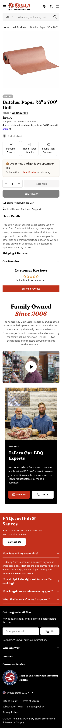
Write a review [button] (31, 288)
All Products (19, 27)
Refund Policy (10, 700)
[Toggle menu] (4, 7)
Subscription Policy (13, 706)
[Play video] (31, 367)
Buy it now (31, 193)
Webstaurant (20, 112)
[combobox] (31, 17)
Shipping (7, 121)
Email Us (21, 494)
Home (6, 27)
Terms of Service (30, 700)
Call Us (44, 494)
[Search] (55, 17)
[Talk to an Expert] (45, 6)
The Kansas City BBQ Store (26, 718)
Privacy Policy (10, 712)
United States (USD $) (18, 692)
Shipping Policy (35, 706)
